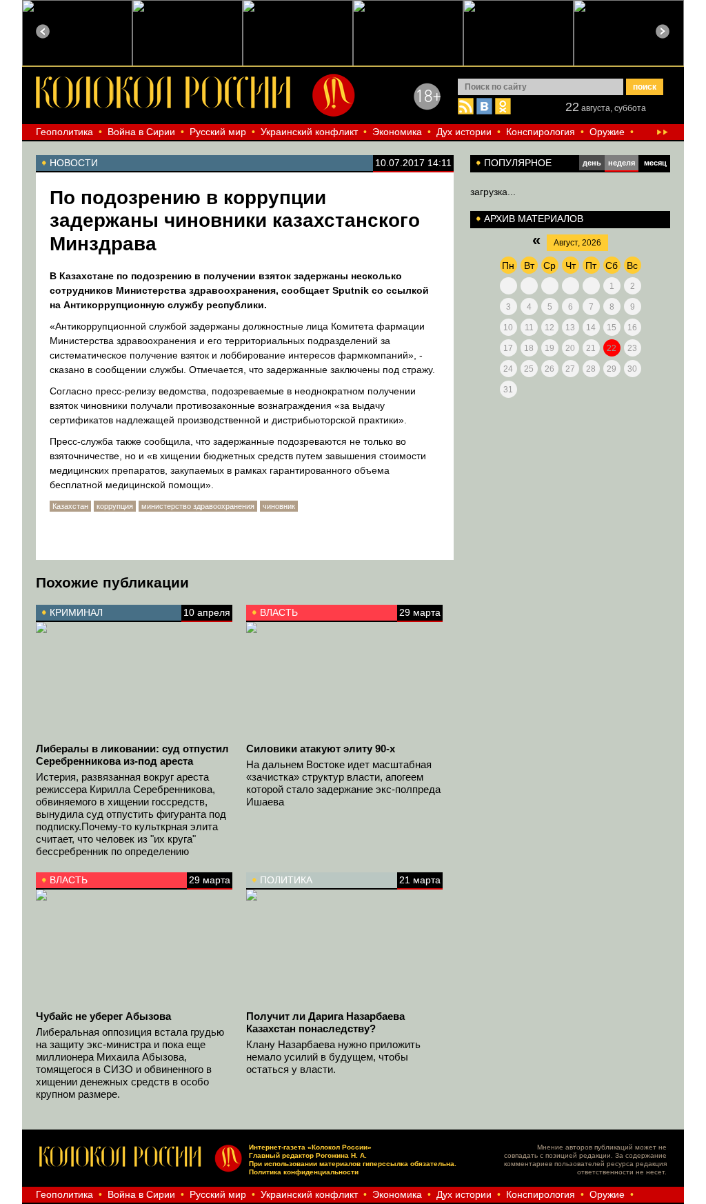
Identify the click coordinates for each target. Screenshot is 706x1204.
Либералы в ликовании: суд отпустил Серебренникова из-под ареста (132, 755)
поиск (644, 87)
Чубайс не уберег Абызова (103, 1016)
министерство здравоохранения (197, 506)
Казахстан (70, 506)
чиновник (279, 506)
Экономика (397, 131)
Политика (286, 879)
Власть (279, 612)
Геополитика (64, 131)
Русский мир (218, 131)
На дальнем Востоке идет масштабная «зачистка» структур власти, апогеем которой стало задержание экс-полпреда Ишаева (343, 783)
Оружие (607, 131)
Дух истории (464, 131)
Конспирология (540, 131)
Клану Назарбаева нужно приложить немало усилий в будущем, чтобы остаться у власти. (333, 1057)
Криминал (76, 612)
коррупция (115, 506)
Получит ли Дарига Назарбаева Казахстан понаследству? (325, 1022)
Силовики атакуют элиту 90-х (320, 748)
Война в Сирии (141, 131)
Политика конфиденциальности (304, 1172)
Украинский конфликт (309, 131)
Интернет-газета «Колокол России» (310, 1147)
